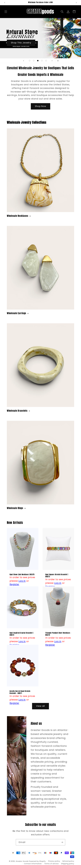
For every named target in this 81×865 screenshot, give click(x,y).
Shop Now (40, 106)
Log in (22, 580)
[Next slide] (52, 60)
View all (40, 706)
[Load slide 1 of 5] (30, 61)
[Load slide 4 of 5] (42, 61)
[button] (6, 12)
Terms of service (51, 864)
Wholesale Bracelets (17, 410)
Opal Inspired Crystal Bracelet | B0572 (21, 634)
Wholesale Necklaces (17, 215)
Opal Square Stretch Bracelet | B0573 (56, 575)
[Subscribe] (62, 842)
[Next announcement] (76, 2)
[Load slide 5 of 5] (46, 61)
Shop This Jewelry (21, 42)
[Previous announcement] (4, 2)
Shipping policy (67, 864)
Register (14, 584)
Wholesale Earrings (16, 313)
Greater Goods (22, 861)
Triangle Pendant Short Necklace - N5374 (58, 634)
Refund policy (68, 861)
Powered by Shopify (37, 861)
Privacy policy (54, 861)
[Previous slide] (23, 60)
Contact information (33, 864)
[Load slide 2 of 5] (34, 61)
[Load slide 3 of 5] (38, 61)
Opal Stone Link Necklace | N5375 (22, 574)
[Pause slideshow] (57, 60)
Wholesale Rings (15, 508)
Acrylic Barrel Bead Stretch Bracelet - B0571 (20, 692)
